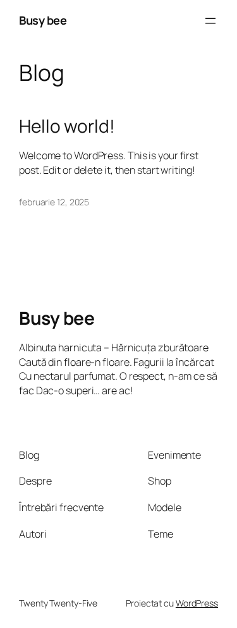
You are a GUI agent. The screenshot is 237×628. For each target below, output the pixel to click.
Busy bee (42, 20)
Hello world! (67, 126)
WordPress (197, 603)
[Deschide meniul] (210, 20)
